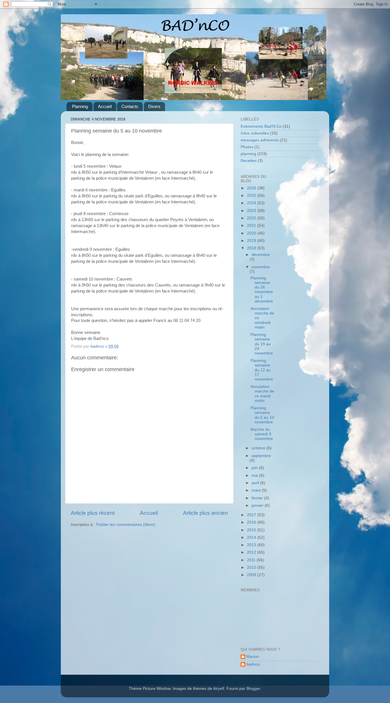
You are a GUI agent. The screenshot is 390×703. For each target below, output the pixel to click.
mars (257, 490)
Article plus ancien (205, 513)
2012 (252, 552)
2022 (252, 218)
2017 (252, 515)
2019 (252, 241)
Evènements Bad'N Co (261, 126)
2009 (252, 575)
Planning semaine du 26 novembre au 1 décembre (261, 289)
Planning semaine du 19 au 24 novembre (261, 344)
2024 (252, 203)
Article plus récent (92, 513)
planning (248, 154)
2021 (252, 225)
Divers (154, 106)
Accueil (105, 106)
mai (255, 475)
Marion (252, 656)
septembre (261, 456)
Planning (80, 106)
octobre (259, 448)
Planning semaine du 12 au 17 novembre (261, 369)
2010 (252, 567)
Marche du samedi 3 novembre (261, 434)
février (258, 498)
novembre (261, 267)
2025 (252, 195)
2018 (252, 248)
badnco (253, 664)
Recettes (249, 161)
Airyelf (218, 688)
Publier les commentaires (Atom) (125, 524)
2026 (252, 188)
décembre (261, 255)
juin (255, 468)
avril (256, 483)
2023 (252, 211)
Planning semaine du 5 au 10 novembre (262, 415)
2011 (252, 560)
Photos (247, 147)
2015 (252, 530)
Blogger (253, 688)
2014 (252, 537)
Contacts (129, 106)
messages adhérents (260, 140)
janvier (258, 505)
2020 (252, 233)
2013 (252, 545)
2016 (252, 522)
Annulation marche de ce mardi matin (262, 393)
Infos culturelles (255, 133)
